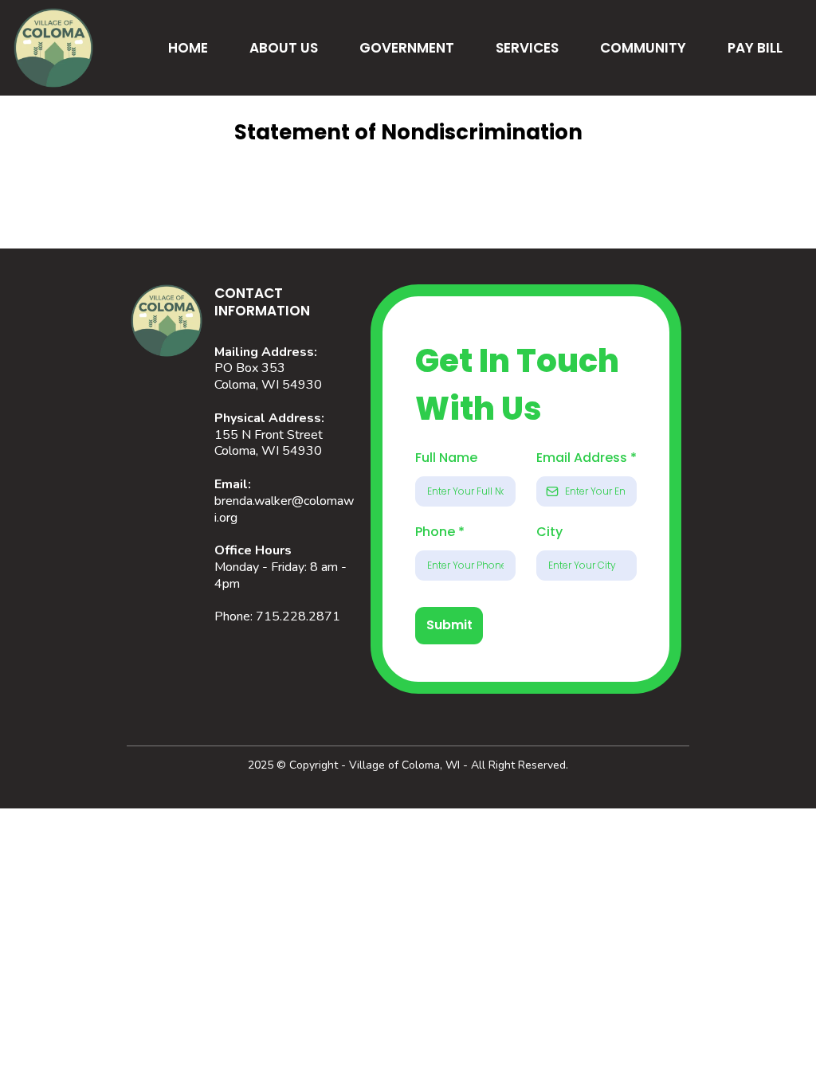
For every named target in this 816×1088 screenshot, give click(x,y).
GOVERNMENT (406, 47)
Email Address (586, 457)
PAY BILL (755, 47)
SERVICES (527, 47)
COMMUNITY (643, 47)
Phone (440, 531)
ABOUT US (283, 47)
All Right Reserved (518, 765)
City (549, 531)
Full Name (446, 457)
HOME (188, 47)
